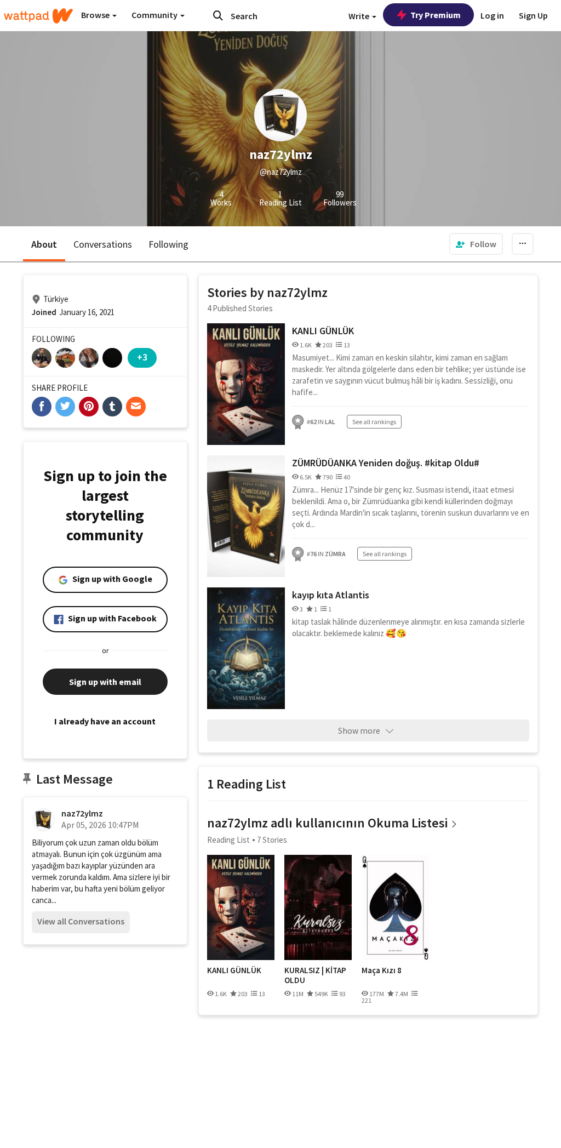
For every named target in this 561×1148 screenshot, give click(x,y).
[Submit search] (218, 15)
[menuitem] (476, 244)
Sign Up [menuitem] (533, 15)
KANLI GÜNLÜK (323, 330)
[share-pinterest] (89, 406)
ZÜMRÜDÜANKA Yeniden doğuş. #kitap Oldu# (385, 462)
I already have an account (105, 721)
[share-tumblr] (112, 406)
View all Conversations (80, 921)
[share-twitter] (65, 406)
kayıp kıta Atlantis (330, 595)
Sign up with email (105, 681)
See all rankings (374, 422)
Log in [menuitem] (492, 15)
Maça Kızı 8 (382, 970)
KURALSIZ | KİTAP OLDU (315, 975)
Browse (96, 14)
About (44, 244)
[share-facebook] (41, 406)
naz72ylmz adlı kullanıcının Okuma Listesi (327, 822)
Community (155, 14)
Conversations (102, 244)
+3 (142, 357)
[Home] (38, 16)
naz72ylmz (82, 813)
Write (359, 15)
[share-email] (136, 406)
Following (168, 244)
